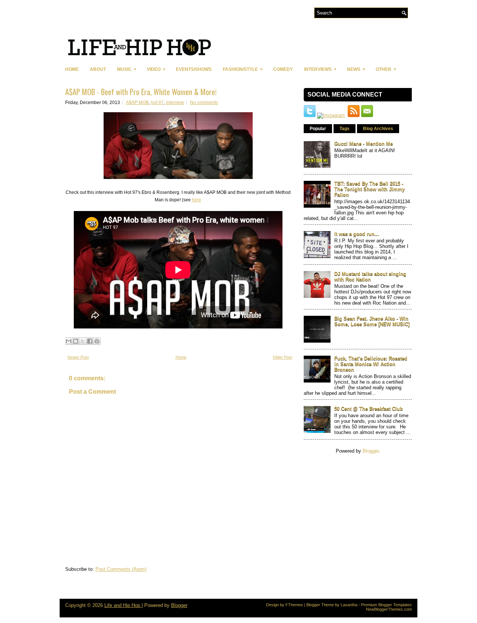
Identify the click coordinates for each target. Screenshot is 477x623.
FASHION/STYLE (243, 69)
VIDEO (156, 69)
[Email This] (68, 341)
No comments (204, 102)
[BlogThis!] (75, 341)
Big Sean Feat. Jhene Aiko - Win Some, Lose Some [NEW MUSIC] (372, 321)
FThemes (294, 604)
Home (72, 69)
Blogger (371, 451)
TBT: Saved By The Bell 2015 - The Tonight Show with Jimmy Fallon (369, 189)
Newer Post (78, 357)
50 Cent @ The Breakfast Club (368, 409)
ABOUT (98, 69)
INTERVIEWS (320, 69)
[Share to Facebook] (90, 341)
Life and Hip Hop (123, 605)
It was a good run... (356, 234)
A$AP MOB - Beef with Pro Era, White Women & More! (141, 91)
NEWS (356, 69)
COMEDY (283, 69)
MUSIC (126, 69)
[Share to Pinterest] (97, 341)
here (196, 199)
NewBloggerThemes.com (389, 609)
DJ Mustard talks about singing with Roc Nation (370, 276)
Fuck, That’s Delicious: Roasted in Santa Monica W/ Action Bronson (370, 364)
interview (175, 102)
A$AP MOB (137, 102)
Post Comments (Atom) (120, 569)
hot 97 (157, 102)
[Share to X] (82, 341)
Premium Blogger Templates (386, 604)
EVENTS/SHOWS (194, 69)
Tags (344, 128)
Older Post (282, 357)
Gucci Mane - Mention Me (363, 144)
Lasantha (349, 604)
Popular (318, 128)
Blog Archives (378, 128)
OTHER (386, 69)
